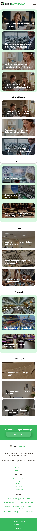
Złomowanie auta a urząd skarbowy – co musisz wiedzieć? (18, 45)
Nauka (18, 161)
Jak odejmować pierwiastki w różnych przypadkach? (16, 215)
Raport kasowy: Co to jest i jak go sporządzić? (17, 262)
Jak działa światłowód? (13, 179)
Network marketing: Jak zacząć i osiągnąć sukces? (18, 280)
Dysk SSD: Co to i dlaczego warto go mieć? (16, 411)
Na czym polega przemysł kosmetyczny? (14, 345)
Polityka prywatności (18, 521)
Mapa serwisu (18, 524)
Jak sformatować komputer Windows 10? (18, 499)
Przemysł (19, 292)
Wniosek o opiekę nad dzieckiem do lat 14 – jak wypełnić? (17, 65)
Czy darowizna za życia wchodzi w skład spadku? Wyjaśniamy (18, 86)
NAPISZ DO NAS (18, 434)
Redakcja (18, 467)
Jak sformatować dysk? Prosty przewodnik (17, 392)
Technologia (19, 359)
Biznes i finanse (18, 97)
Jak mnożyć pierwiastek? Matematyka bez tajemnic (18, 507)
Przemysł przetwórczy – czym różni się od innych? (16, 308)
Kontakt (18, 470)
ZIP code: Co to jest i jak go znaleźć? (16, 374)
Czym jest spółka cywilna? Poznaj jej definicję (18, 503)
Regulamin (18, 528)
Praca (18, 228)
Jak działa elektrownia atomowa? (13, 196)
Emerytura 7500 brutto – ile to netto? (19, 25)
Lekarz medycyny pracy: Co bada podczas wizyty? (18, 243)
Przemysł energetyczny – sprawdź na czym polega (18, 512)
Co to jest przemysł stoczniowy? (17, 328)
